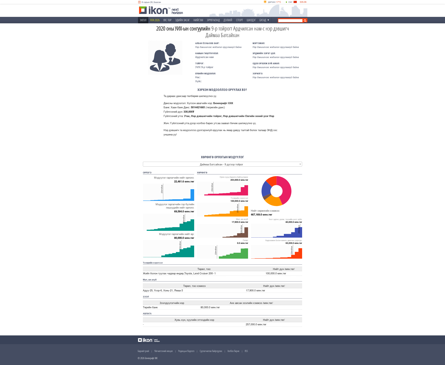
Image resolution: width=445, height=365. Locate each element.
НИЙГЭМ (198, 20)
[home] (161, 10)
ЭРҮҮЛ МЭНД (213, 20)
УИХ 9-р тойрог (204, 67)
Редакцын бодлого (186, 351)
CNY (290, 2)
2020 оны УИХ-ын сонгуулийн (183, 28)
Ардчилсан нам (204, 57)
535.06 (303, 1)
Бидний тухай (143, 351)
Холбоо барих (233, 351)
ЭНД (269, 130)
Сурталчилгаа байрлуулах (211, 351)
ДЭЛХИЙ (228, 20)
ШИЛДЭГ (251, 20)
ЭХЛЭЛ (143, 20)
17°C (278, 1)
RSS (246, 351)
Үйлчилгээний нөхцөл (163, 351)
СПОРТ (239, 20)
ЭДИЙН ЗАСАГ (182, 20)
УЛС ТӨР (167, 20)
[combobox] (222, 164)
